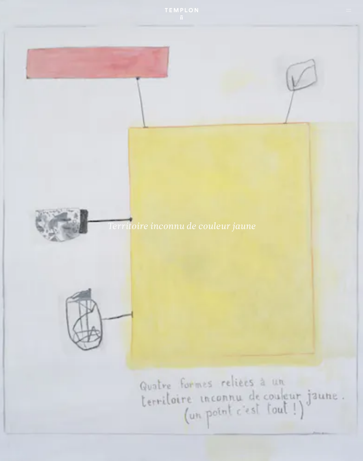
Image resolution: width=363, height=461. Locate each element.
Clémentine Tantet (89, 453)
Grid (131, 453)
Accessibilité (343, 453)
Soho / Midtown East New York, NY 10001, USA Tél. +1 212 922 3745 (124, 414)
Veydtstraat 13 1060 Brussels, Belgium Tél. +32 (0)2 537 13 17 (122, 381)
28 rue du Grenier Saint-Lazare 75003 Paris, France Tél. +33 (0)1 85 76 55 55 (40, 414)
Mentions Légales (294, 453)
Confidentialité (320, 453)
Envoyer (203, 420)
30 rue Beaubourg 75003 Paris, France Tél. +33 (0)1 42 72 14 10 (33, 381)
